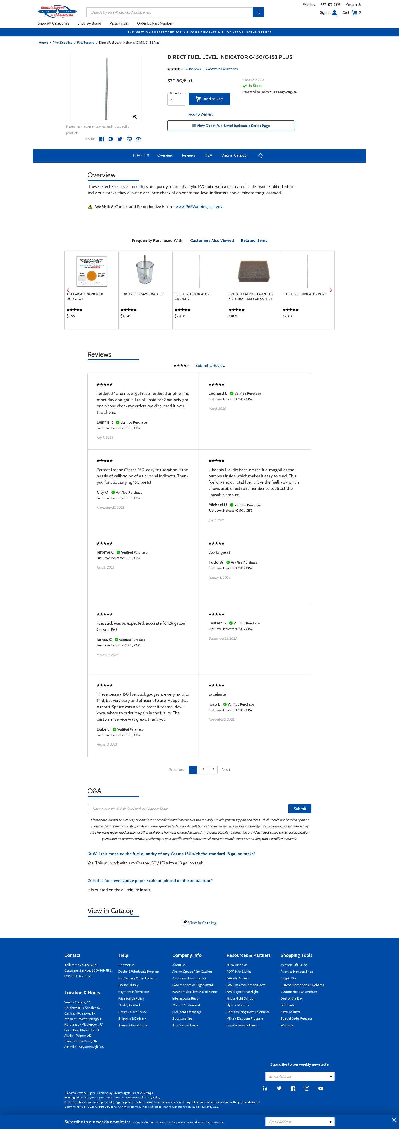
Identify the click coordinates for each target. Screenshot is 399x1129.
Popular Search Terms (242, 1025)
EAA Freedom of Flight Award (192, 985)
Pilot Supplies (62, 42)
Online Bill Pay (128, 985)
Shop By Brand (89, 23)
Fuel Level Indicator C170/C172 (192, 296)
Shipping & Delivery (132, 1018)
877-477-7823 (330, 4)
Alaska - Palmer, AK (77, 1036)
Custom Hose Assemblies (299, 992)
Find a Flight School (240, 998)
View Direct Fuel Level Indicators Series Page (233, 125)
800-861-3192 (101, 970)
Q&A (208, 155)
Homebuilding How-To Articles (248, 1012)
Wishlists (309, 4)
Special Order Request (296, 1018)
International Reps (185, 998)
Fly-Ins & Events (238, 1005)
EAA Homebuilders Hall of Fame (194, 992)
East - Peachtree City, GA (82, 1030)
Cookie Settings (143, 1093)
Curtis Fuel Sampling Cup (142, 294)
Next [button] (331, 290)
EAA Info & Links (238, 978)
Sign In (325, 12)
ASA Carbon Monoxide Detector (85, 296)
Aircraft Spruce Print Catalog (192, 971)
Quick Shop (91, 317)
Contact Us (353, 4)
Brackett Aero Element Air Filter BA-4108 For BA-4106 (251, 296)
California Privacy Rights (79, 1093)
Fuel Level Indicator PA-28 (305, 294)
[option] (106, 88)
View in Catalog (233, 155)
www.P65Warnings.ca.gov (199, 206)
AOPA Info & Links (239, 971)
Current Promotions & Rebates (302, 985)
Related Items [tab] (254, 240)
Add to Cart (212, 99)
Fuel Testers (85, 42)
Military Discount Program (245, 1018)
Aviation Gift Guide (294, 965)
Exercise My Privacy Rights (113, 1093)
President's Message (187, 1012)
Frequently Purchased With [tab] (157, 240)
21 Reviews (193, 69)
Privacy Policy (152, 1097)
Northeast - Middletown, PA (83, 1024)
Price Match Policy (131, 998)
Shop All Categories (53, 23)
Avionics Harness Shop (297, 971)
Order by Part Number (154, 23)
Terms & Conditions (132, 1025)
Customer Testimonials (189, 978)
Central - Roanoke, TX (79, 1013)
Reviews (188, 155)
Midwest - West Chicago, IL (83, 1019)
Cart (352, 12)
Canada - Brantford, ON (80, 1041)
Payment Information (133, 992)
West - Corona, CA (77, 1002)
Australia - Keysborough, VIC (84, 1047)
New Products (290, 1012)
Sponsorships (182, 1018)
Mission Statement (186, 1005)
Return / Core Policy (132, 1012)
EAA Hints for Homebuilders (246, 985)
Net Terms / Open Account (137, 978)
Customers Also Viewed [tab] (212, 240)
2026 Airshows (237, 965)
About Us (179, 965)
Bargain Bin (288, 978)
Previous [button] (68, 290)
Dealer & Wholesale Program (138, 971)
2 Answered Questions (222, 69)
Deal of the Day (292, 998)
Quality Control (129, 1005)
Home (43, 42)
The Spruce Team (185, 1025)
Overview (165, 155)
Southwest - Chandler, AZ (82, 1008)
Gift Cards (288, 1005)
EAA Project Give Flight (242, 992)
